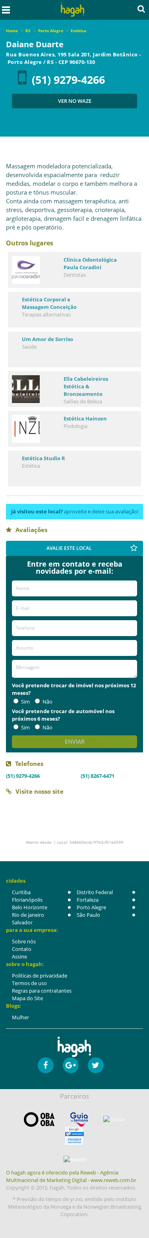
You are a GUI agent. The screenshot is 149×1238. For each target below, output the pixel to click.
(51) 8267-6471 (97, 775)
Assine (19, 956)
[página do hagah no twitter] (96, 1065)
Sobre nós (24, 941)
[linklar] (114, 1119)
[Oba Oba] (39, 1119)
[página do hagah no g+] (71, 1065)
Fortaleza (88, 899)
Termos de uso (29, 983)
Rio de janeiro (28, 914)
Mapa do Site (27, 998)
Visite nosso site (39, 791)
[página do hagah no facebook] (46, 1065)
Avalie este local (69, 548)
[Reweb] (74, 1159)
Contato (21, 949)
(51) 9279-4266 (68, 79)
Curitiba (21, 892)
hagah (72, 9)
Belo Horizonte (29, 907)
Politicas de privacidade (39, 975)
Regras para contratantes (42, 990)
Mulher (20, 1017)
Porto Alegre (91, 907)
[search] (141, 8)
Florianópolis (27, 899)
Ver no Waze (74, 100)
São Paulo (88, 914)
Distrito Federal (95, 892)
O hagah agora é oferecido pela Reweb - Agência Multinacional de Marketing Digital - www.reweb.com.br (71, 1176)
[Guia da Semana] (79, 1119)
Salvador (22, 922)
